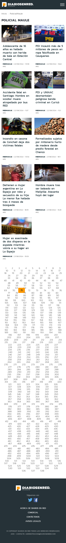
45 (45, 280)
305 (47, 376)
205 (38, 337)
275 (51, 364)
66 (41, 287)
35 (25, 278)
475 (24, 446)
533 (37, 468)
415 (33, 421)
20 (21, 273)
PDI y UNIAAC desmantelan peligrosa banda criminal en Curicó (47, 97)
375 (60, 404)
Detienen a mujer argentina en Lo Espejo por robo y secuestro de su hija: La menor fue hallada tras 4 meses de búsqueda (16, 195)
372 (33, 404)
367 (47, 401)
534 (47, 468)
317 (32, 381)
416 (41, 421)
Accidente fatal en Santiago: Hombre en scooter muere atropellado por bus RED (16, 99)
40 (5, 280)
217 (23, 342)
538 (42, 470)
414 (24, 421)
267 (37, 362)
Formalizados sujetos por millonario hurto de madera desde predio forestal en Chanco (49, 145)
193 (42, 332)
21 (29, 273)
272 (24, 364)
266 (28, 362)
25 (60, 273)
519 (23, 463)
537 (33, 470)
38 (49, 278)
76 (60, 290)
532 (28, 468)
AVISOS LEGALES (33, 521)
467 (10, 443)
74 (45, 290)
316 (23, 381)
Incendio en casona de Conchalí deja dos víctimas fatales (16, 142)
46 (53, 280)
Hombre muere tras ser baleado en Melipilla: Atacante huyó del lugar (48, 190)
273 (33, 364)
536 (24, 470)
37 (41, 278)
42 (21, 280)
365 (28, 401)
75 (53, 290)
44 (37, 280)
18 (5, 273)
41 (13, 280)
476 (33, 446)
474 (15, 446)
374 (51, 404)
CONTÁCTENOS (33, 516)
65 (33, 287)
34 (17, 278)
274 (42, 364)
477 (42, 446)
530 (10, 468)
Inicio (4, 14)
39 (57, 278)
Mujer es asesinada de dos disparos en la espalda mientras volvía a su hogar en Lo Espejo (16, 245)
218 (32, 342)
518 (14, 463)
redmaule (7, 64)
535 (56, 468)
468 (19, 443)
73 (37, 290)
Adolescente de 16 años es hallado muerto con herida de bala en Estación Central (15, 52)
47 (61, 280)
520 (33, 463)
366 (38, 401)
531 (19, 468)
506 (28, 458)
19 (13, 273)
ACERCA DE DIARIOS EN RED (33, 508)
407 (19, 418)
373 (42, 404)
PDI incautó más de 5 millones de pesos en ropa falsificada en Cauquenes (49, 51)
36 (33, 278)
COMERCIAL (33, 512)
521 (41, 463)
